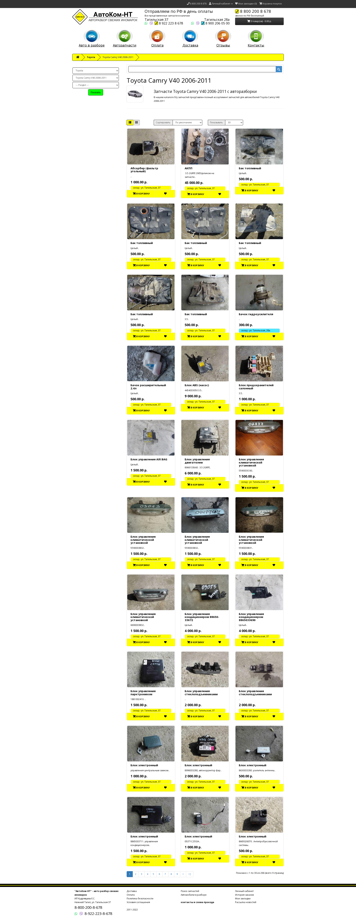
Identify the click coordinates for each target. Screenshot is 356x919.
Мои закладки (242, 898)
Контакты (256, 45)
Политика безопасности (140, 898)
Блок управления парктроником (143, 692)
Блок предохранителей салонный (256, 386)
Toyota (91, 57)
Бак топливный (250, 168)
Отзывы (223, 45)
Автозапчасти (124, 45)
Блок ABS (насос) (197, 385)
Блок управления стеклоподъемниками (201, 692)
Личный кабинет (244, 891)
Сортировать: (163, 122)
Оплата (157, 45)
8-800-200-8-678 (88, 907)
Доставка (190, 45)
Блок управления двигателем (197, 460)
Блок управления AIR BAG (149, 459)
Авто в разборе (92, 45)
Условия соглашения (138, 902)
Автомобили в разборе (194, 894)
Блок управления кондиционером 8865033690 (251, 617)
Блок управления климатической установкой (251, 462)
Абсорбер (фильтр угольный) (144, 169)
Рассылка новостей (245, 902)
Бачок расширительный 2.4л (148, 386)
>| (189, 874)
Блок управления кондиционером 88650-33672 (202, 617)
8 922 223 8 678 (170, 23)
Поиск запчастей (190, 891)
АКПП (188, 168)
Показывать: (216, 122)
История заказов (244, 894)
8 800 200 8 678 (198, 3)
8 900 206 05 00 (217, 23)
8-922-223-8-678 (98, 913)
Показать (96, 92)
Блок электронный (144, 765)
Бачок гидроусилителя (256, 314)
